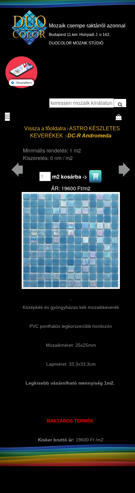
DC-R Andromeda (89, 135)
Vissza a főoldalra (45, 128)
